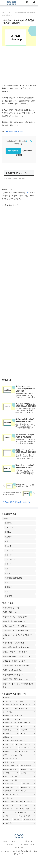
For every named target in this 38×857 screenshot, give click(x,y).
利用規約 (10, 844)
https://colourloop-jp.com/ (14, 131)
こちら (27, 193)
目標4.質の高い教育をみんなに (14, 621)
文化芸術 (8, 587)
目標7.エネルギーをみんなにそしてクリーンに (19, 636)
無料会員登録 (13, 151)
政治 (6, 582)
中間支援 (8, 564)
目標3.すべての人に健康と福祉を (15, 617)
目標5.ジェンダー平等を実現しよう (16, 626)
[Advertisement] (19, 65)
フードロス (9, 527)
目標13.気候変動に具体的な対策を (16, 665)
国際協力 (8, 532)
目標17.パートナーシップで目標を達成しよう (18, 685)
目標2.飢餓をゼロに (10, 612)
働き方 (7, 573)
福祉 (6, 591)
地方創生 (8, 537)
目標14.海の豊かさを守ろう (13, 670)
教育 (6, 541)
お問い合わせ (28, 841)
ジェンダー (9, 546)
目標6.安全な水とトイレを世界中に (16, 630)
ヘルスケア (9, 550)
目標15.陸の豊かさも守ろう (13, 675)
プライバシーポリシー (28, 844)
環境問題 (8, 523)
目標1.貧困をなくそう (11, 608)
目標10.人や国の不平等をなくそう (16, 652)
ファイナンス (10, 560)
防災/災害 (8, 596)
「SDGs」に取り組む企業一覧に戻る (16, 502)
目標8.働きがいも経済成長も (13, 643)
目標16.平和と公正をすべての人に (16, 679)
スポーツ (8, 555)
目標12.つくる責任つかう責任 (14, 661)
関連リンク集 (19, 847)
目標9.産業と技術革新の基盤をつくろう (18, 647)
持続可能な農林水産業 (13, 578)
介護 (6, 569)
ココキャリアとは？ (10, 841)
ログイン (29, 141)
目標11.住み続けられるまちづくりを (16, 656)
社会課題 (6, 518)
